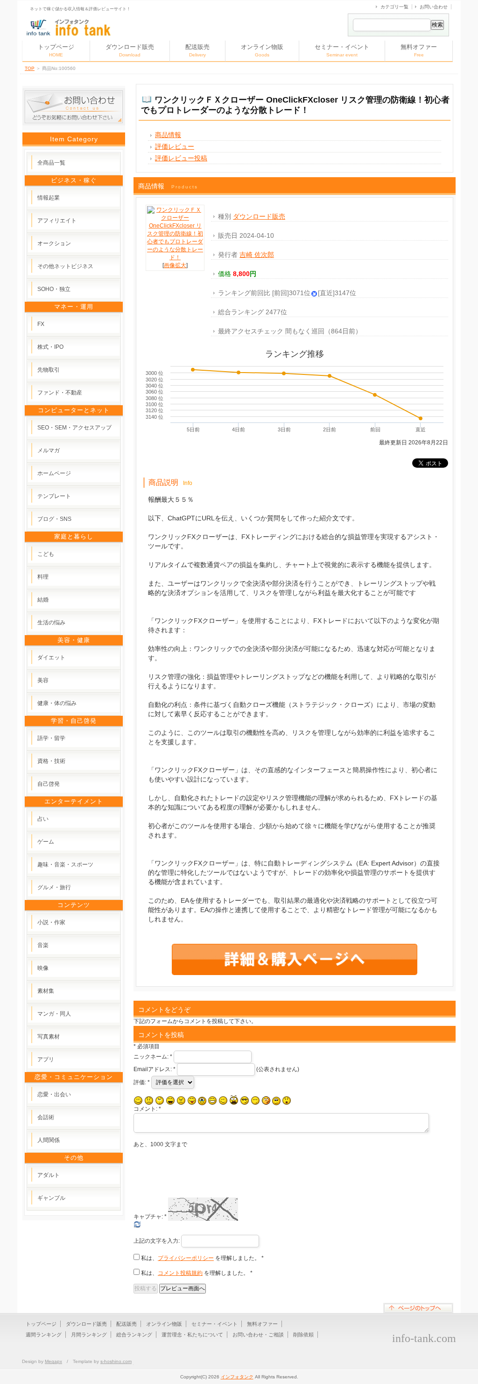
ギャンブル (51, 1198)
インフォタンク (237, 1376)
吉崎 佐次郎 (256, 254)
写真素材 (48, 1036)
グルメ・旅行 (54, 887)
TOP (30, 68)
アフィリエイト (57, 220)
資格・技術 (51, 761)
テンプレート (54, 496)
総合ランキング (134, 1334)
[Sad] (149, 1100)
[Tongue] (192, 1100)
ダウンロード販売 (129, 50)
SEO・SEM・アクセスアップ (74, 427)
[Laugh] (170, 1100)
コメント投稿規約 (180, 1273)
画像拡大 (175, 265)
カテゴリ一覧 (394, 6)
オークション (54, 243)
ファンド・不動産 (59, 392)
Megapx (53, 1361)
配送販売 (197, 50)
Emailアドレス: (155, 1069)
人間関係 (48, 1140)
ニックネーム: (153, 1056)
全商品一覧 (51, 162)
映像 (43, 968)
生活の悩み (51, 622)
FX (40, 324)
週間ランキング (44, 1334)
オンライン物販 (262, 50)
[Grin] (212, 1100)
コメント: (147, 1109)
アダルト (48, 1175)
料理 (43, 577)
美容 (43, 680)
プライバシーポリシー (186, 1258)
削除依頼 (303, 1334)
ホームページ (54, 473)
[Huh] (159, 1100)
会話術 (45, 1117)
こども (45, 554)
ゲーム (45, 841)
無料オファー (419, 50)
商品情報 (168, 134)
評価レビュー (174, 146)
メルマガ (48, 450)
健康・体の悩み (57, 703)
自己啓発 (48, 784)
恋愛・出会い (54, 1094)
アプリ (45, 1059)
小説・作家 (51, 922)
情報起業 (48, 197)
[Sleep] (255, 1100)
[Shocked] (286, 1100)
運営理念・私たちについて (192, 1334)
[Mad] (181, 1100)
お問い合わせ (434, 6)
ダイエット (51, 657)
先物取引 (48, 370)
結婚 (43, 599)
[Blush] (266, 1100)
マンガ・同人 (54, 1013)
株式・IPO (50, 347)
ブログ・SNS (54, 519)
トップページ (56, 50)
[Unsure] (276, 1101)
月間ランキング (89, 1334)
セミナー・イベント (342, 50)
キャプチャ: (150, 1216)
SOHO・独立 (53, 289)
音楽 (43, 945)
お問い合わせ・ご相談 (258, 1334)
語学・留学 (51, 738)
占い (43, 819)
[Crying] (202, 1101)
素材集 (45, 991)
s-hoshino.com (116, 1361)
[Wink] (223, 1100)
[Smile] (138, 1100)
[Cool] (244, 1100)
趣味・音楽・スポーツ (65, 864)
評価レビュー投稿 (181, 158)
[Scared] (234, 1100)
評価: (142, 1082)
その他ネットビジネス (65, 266)
